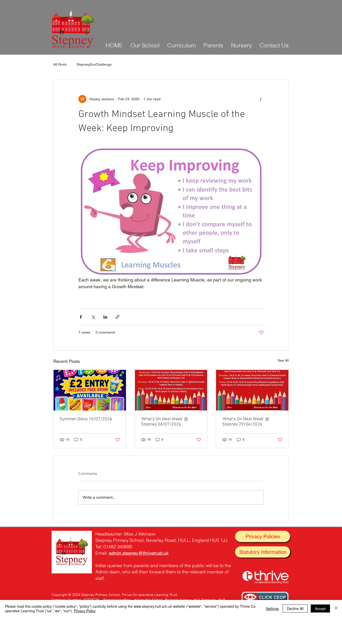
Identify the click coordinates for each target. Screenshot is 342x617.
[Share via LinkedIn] (105, 317)
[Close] (336, 608)
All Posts (60, 64)
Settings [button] (272, 608)
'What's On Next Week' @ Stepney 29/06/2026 (245, 422)
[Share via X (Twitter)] (93, 317)
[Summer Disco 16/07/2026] (90, 390)
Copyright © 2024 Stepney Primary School (86, 594)
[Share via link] (117, 317)
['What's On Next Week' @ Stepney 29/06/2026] (252, 390)
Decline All (295, 608)
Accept (320, 608)
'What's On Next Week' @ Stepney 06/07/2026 (164, 422)
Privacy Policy (85, 610)
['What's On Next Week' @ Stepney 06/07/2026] (171, 390)
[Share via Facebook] (80, 317)
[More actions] (261, 99)
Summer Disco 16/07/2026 (86, 419)
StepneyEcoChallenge (94, 64)
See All (283, 360)
